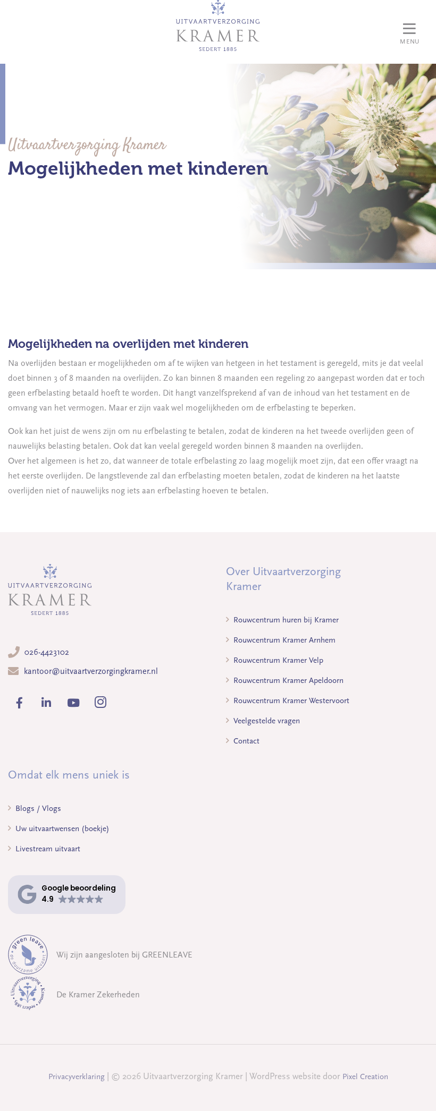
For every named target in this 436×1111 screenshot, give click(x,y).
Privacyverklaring (76, 1076)
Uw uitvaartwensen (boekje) (61, 828)
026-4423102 (46, 652)
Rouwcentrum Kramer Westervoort (290, 700)
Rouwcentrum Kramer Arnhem (283, 640)
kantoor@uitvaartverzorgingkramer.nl (91, 671)
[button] (66, 894)
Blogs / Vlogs (37, 808)
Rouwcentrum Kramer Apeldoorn (287, 680)
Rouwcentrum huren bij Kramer (285, 620)
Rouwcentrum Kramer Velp (277, 660)
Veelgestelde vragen (265, 720)
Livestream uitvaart (46, 848)
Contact (245, 741)
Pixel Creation (365, 1076)
